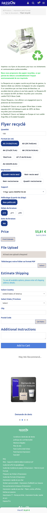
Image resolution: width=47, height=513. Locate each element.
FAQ (4, 459)
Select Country (7, 290)
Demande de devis (23, 414)
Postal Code (6, 318)
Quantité (5, 130)
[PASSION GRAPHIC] (8, 3)
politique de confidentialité (22, 440)
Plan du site (17, 446)
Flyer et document (11, 13)
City (2, 308)
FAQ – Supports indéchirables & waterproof (18, 462)
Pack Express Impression (21, 452)
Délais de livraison (9, 208)
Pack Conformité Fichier (21, 449)
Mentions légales (19, 443)
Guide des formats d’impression (14, 477)
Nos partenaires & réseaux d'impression (17, 486)
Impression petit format (22, 10)
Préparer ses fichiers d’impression (14, 474)
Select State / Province (11, 299)
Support (4, 187)
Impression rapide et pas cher (13, 480)
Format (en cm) (7, 139)
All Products (7, 10)
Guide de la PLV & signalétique (13, 465)
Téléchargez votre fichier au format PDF (18, 262)
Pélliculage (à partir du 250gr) (13, 198)
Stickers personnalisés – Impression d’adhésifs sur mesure (23, 483)
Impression (5, 170)
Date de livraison (8, 219)
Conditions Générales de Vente (24, 437)
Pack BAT (16, 455)
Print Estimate (8, 239)
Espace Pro (7, 501)
